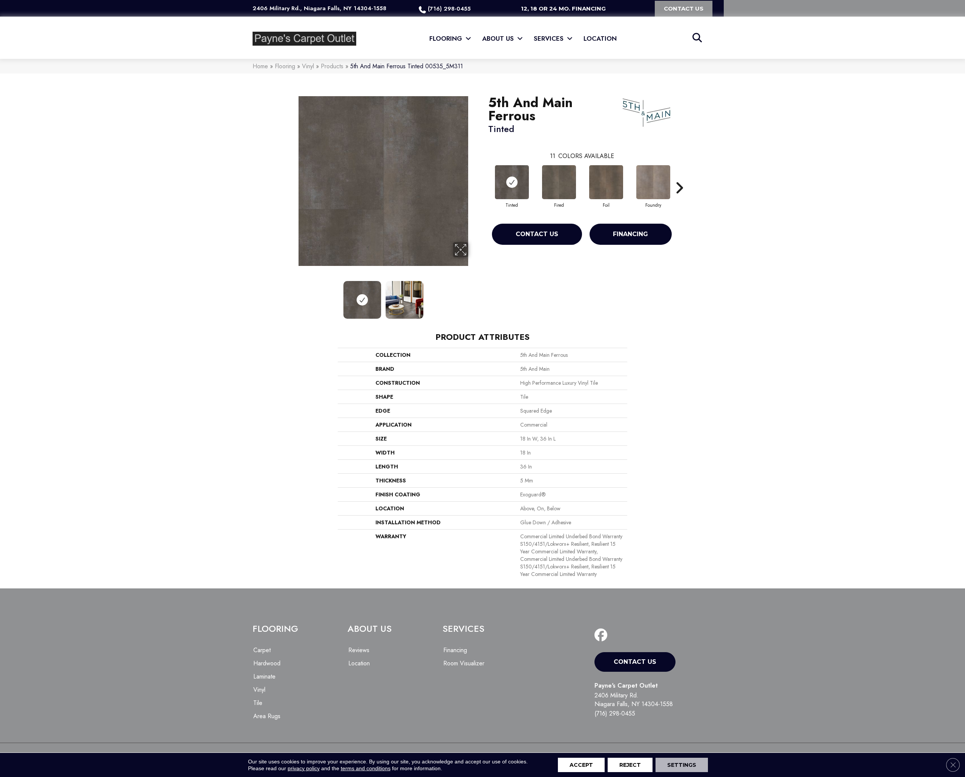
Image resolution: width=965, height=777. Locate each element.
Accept (581, 765)
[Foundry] (653, 182)
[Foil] (606, 182)
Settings (681, 765)
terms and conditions (366, 768)
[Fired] (559, 182)
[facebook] (602, 635)
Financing (630, 234)
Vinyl (308, 66)
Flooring (285, 66)
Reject (630, 765)
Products (332, 66)
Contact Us (537, 234)
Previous (293, 296)
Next (473, 296)
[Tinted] (512, 182)
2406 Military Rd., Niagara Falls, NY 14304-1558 (319, 8)
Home (260, 66)
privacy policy (304, 768)
